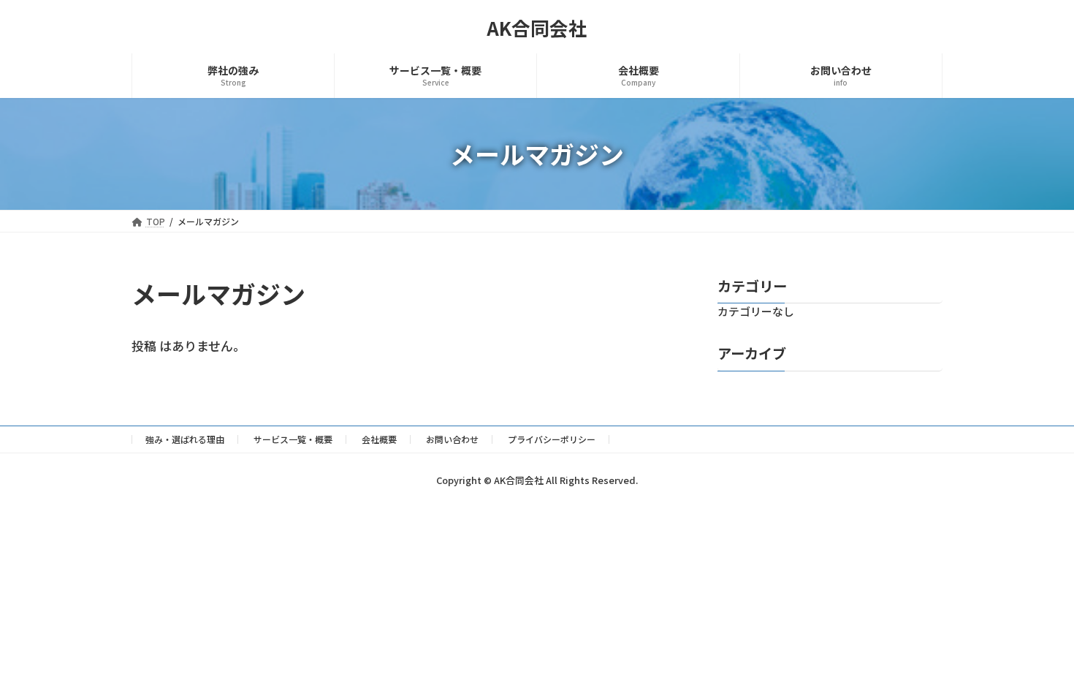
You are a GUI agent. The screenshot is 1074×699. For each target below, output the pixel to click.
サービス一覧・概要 (293, 439)
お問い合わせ (452, 439)
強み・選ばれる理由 (184, 439)
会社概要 (379, 439)
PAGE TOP (1036, 664)
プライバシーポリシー (551, 439)
